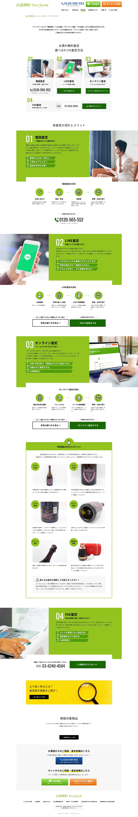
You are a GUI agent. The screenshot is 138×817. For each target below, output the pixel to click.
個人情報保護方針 (58, 801)
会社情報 (37, 801)
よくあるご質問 (113, 10)
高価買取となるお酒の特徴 (107, 801)
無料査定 (83, 10)
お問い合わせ (46, 801)
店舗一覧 (103, 10)
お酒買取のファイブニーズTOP (37, 16)
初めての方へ (65, 10)
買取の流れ (75, 10)
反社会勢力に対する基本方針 (89, 801)
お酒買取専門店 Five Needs (32, 5)
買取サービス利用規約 (72, 801)
